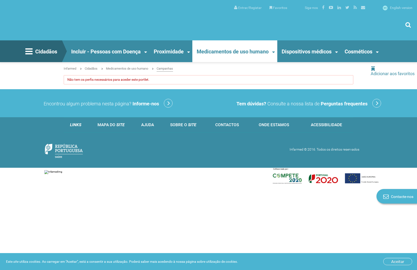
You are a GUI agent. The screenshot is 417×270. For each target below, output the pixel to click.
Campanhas (165, 68)
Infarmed (70, 68)
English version (398, 8)
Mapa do (111, 124)
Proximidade (169, 52)
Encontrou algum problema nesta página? (101, 104)
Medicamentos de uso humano (233, 52)
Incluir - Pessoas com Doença (106, 52)
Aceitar (397, 261)
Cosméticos (358, 52)
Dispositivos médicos (307, 52)
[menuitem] (248, 7)
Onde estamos (274, 124)
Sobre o (183, 124)
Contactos (227, 124)
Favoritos (280, 8)
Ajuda (147, 124)
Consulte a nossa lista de (302, 104)
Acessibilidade (326, 124)
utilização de (221, 261)
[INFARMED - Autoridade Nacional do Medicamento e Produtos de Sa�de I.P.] (52, 20)
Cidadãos (46, 52)
